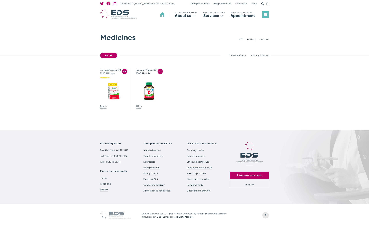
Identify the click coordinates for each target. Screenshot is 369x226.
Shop (254, 3)
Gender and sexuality (154, 184)
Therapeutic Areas (200, 3)
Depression (149, 161)
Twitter (103, 177)
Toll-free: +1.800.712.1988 (114, 156)
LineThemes (163, 216)
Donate (249, 184)
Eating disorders (151, 167)
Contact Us (241, 3)
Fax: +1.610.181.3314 (110, 161)
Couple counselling (153, 156)
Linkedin (104, 189)
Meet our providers (196, 173)
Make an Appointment (249, 175)
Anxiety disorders (152, 150)
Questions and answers (198, 190)
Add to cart (124, 107)
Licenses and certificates (199, 167)
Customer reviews (196, 156)
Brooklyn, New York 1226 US (114, 150)
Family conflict (150, 179)
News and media (195, 184)
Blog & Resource (222, 3)
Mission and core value (198, 179)
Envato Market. (185, 216)
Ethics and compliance (198, 161)
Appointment (242, 15)
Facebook (105, 183)
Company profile (195, 150)
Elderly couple (150, 173)
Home (162, 14)
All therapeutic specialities (156, 190)
